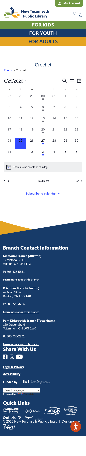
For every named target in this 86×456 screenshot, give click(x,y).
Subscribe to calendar (41, 193)
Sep (77, 180)
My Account (71, 3)
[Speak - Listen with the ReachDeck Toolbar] (75, 426)
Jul (8, 180)
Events (8, 70)
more (21, 279)
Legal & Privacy (13, 367)
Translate (29, 394)
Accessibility (11, 374)
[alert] (43, 167)
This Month (43, 180)
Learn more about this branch (21, 312)
